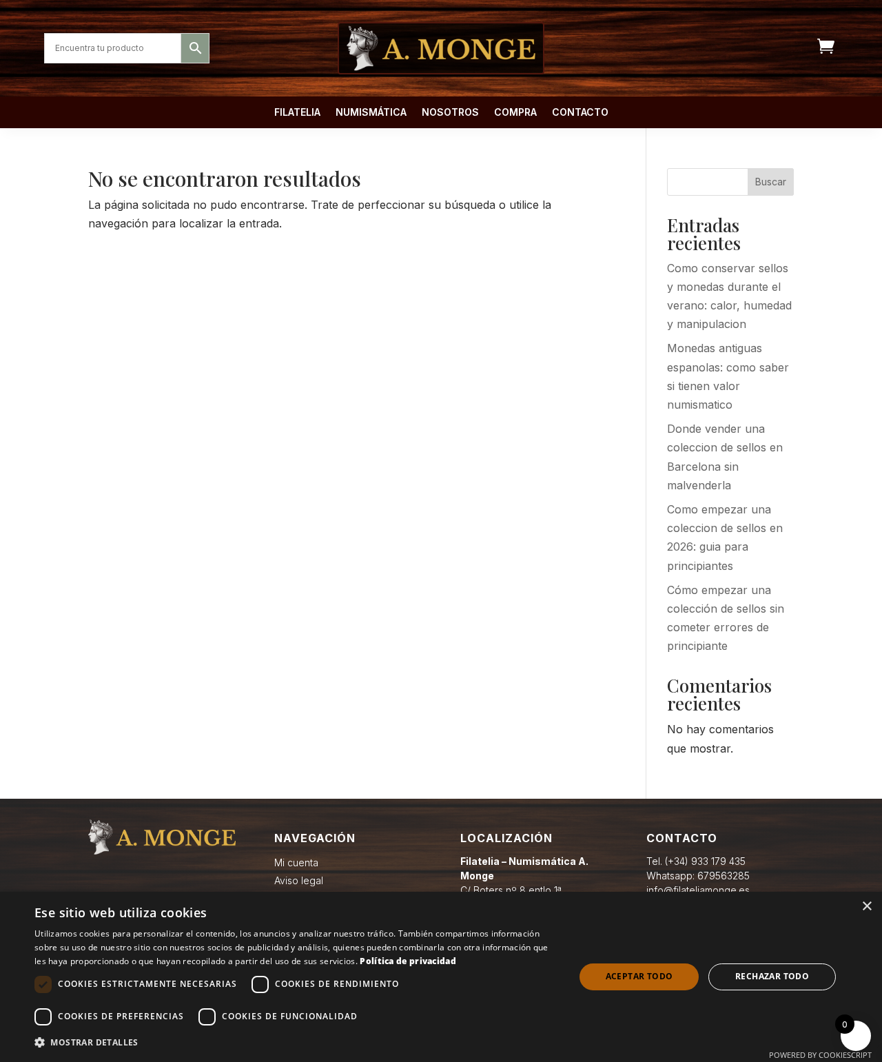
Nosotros (450, 113)
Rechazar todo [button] (772, 976)
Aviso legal (298, 880)
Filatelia (297, 113)
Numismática (371, 113)
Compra (515, 113)
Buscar (770, 181)
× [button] (866, 906)
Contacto (580, 113)
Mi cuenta (296, 862)
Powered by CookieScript (820, 1055)
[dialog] (441, 977)
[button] (296, 1042)
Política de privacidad (408, 961)
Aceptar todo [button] (639, 976)
